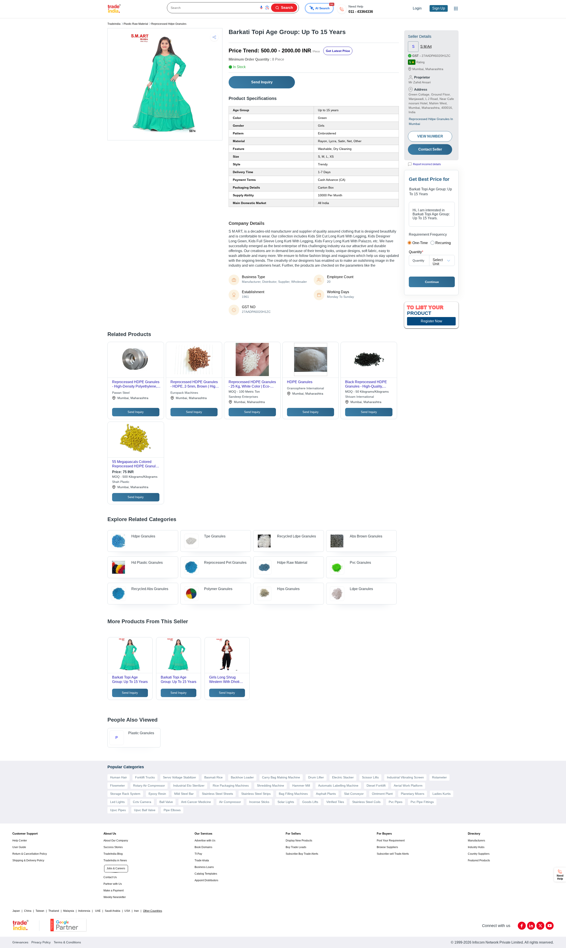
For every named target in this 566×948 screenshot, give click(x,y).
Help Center (19, 840)
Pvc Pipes (395, 802)
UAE (98, 910)
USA (127, 910)
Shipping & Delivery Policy (28, 860)
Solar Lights (285, 802)
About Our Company (115, 840)
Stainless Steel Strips (256, 793)
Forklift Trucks (145, 777)
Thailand (53, 910)
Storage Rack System (125, 793)
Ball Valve (166, 802)
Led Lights (117, 802)
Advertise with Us (205, 840)
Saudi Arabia (112, 910)
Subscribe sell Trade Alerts (393, 853)
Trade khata (202, 860)
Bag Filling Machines (293, 793)
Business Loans (204, 867)
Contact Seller (430, 149)
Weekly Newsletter (114, 897)
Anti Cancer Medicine (196, 802)
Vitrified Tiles (335, 802)
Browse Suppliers (387, 847)
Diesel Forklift (376, 785)
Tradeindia (113, 23)
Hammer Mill (301, 785)
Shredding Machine (270, 785)
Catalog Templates (206, 873)
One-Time (420, 243)
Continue (432, 282)
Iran (136, 910)
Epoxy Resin (157, 793)
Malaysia (68, 910)
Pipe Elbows (172, 810)
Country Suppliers (479, 853)
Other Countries (152, 910)
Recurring (443, 243)
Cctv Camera (142, 802)
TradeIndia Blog (113, 853)
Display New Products (299, 840)
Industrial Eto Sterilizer (189, 785)
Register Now (431, 321)
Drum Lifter (316, 777)
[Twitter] (540, 926)
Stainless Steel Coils (366, 802)
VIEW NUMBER (430, 136)
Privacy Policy (41, 942)
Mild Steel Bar (184, 793)
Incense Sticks (259, 802)
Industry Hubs (476, 847)
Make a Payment (113, 890)
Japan (16, 910)
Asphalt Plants (326, 793)
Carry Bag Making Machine (281, 777)
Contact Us (110, 877)
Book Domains (203, 847)
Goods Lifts (310, 802)
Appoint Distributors (206, 880)
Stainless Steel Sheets (217, 793)
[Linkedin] (531, 926)
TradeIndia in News (115, 860)
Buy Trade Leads (296, 847)
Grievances (20, 942)
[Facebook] (522, 926)
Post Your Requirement (391, 840)
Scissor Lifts (370, 777)
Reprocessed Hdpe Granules (168, 23)
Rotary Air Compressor (149, 785)
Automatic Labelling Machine (338, 785)
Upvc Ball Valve (144, 810)
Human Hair (118, 777)
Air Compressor (230, 802)
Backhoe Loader (242, 777)
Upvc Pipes (118, 810)
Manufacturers (476, 840)
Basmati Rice (213, 777)
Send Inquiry (262, 82)
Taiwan (40, 910)
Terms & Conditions (67, 942)
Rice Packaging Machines (231, 785)
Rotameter (439, 777)
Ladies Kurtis (441, 793)
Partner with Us (112, 883)
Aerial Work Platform (408, 785)
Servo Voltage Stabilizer (179, 777)
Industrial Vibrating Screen (405, 777)
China (27, 910)
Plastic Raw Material (136, 23)
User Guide (19, 847)
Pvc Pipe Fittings (422, 802)
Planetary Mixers (412, 793)
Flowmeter (117, 785)
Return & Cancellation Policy (29, 853)
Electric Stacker (343, 777)
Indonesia (84, 910)
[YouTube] (550, 926)
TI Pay (198, 853)
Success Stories (113, 847)
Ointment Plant (382, 793)
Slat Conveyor (354, 793)
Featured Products (479, 860)
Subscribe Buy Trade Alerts (302, 853)
